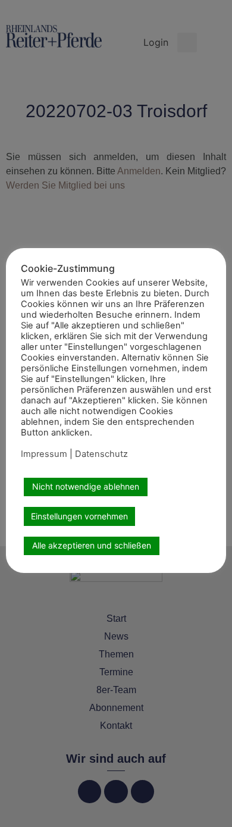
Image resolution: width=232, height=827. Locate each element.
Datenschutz (101, 454)
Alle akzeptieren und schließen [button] (91, 545)
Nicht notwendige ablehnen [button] (85, 486)
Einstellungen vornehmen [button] (79, 516)
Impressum (44, 454)
